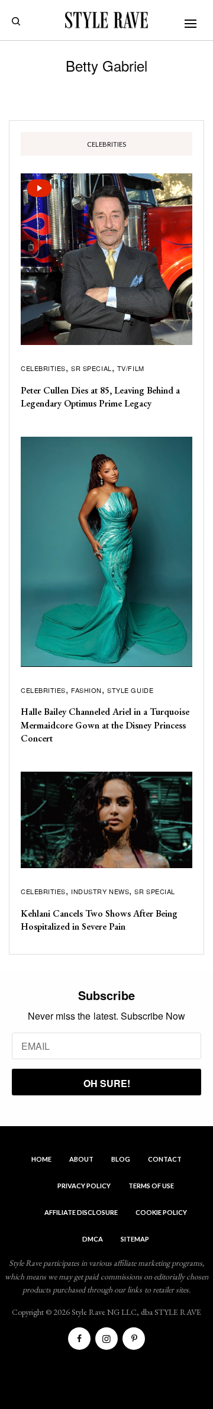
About (81, 1159)
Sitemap (135, 1239)
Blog (120, 1159)
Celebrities (43, 368)
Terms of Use (151, 1185)
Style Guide (130, 690)
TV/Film (130, 368)
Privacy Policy (84, 1185)
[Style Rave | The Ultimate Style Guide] (106, 20)
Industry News (100, 891)
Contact (165, 1159)
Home (41, 1159)
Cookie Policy (161, 1212)
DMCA (92, 1239)
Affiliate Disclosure (81, 1212)
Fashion (86, 690)
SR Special (91, 368)
